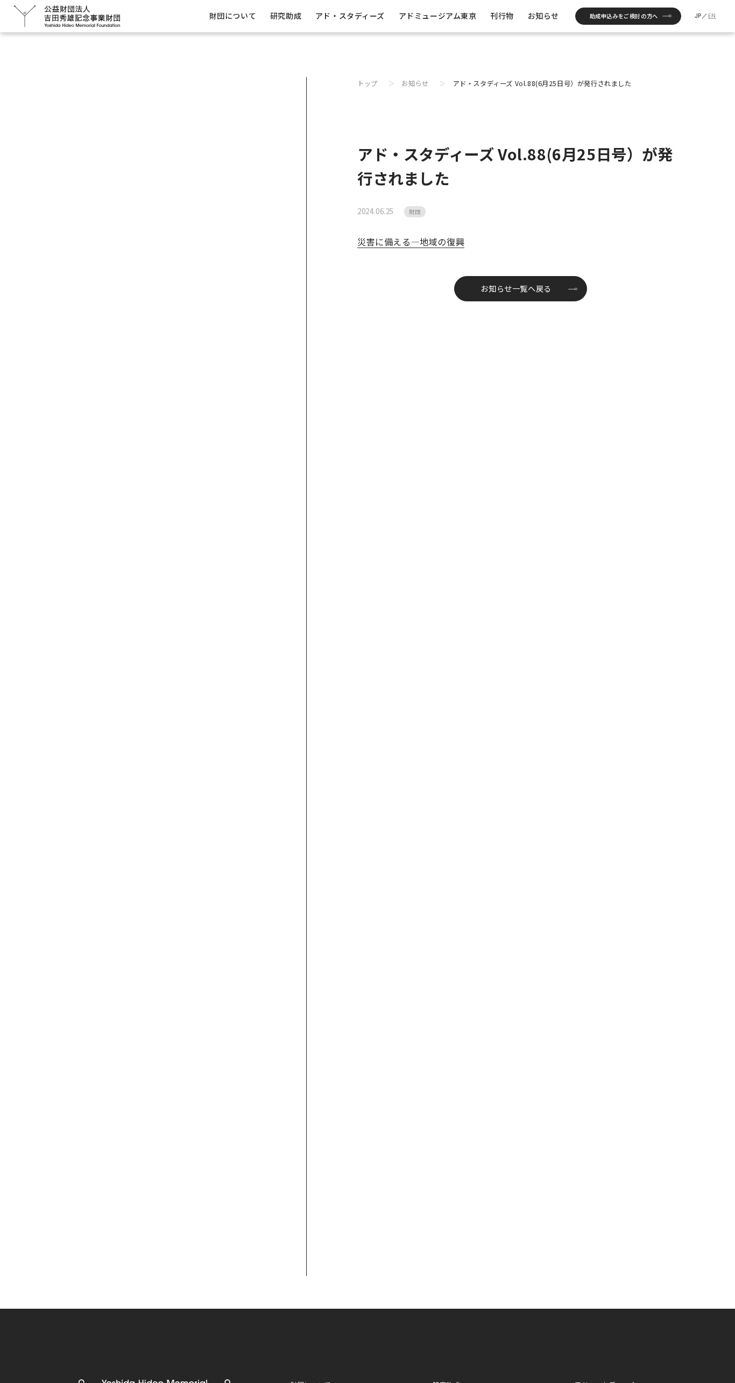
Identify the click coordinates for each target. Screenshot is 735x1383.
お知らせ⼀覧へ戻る (515, 288)
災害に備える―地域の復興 (410, 241)
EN (712, 15)
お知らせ (414, 83)
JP (698, 15)
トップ (367, 83)
